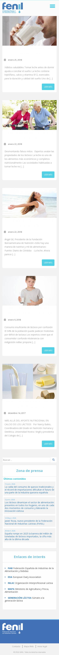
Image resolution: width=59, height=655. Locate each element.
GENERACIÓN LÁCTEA (19, 597)
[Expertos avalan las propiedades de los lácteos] (29, 115)
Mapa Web (29, 646)
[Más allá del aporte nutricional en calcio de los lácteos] (29, 381)
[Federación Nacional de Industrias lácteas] (12, 628)
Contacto (16, 646)
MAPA (11, 588)
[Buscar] (53, 459)
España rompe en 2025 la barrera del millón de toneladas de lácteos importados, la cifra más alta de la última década (28, 536)
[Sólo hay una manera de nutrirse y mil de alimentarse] (29, 203)
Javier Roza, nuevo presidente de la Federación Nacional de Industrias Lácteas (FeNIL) (28, 522)
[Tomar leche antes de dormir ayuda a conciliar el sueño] (29, 31)
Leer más (48, 86)
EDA (10, 577)
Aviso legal (42, 646)
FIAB (10, 568)
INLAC (11, 582)
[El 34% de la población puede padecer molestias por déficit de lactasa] (29, 291)
